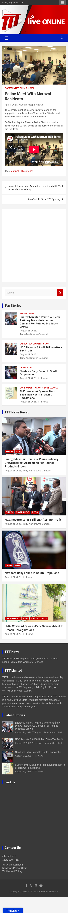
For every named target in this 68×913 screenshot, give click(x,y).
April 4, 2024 (11, 104)
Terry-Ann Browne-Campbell (34, 334)
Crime (23, 88)
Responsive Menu (62, 2)
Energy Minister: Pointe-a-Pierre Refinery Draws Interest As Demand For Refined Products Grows (40, 321)
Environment (27, 388)
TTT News (43, 378)
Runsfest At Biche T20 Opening (44, 199)
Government (35, 344)
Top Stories (13, 305)
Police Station (26, 171)
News (31, 88)
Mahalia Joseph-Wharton (31, 104)
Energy (23, 314)
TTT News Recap (17, 412)
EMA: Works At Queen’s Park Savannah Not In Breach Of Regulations (37, 394)
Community (12, 88)
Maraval (15, 171)
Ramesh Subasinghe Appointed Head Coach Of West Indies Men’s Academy (35, 188)
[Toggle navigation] (6, 38)
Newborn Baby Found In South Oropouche (32, 573)
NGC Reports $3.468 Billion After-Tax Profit (33, 519)
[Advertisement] (34, 245)
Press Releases (50, 388)
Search (60, 292)
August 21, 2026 (28, 330)
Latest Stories (15, 715)
